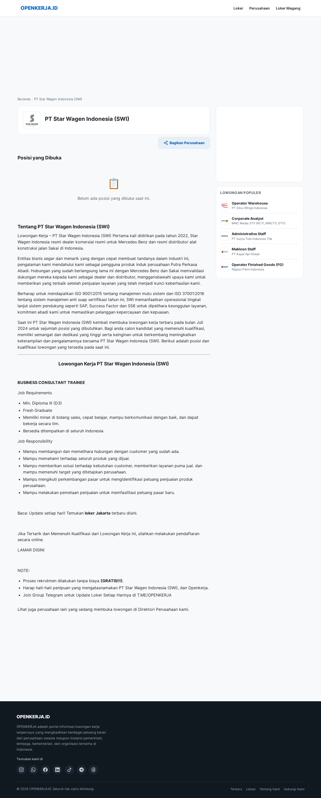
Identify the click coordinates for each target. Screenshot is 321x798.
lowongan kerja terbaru (151, 322)
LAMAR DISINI (31, 549)
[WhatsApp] (33, 769)
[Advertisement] (160, 54)
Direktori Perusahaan (158, 609)
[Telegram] (81, 769)
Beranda (24, 99)
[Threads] (93, 769)
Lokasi (251, 789)
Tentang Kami (270, 789)
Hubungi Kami (294, 789)
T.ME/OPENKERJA (154, 594)
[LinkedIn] (57, 769)
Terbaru (236, 789)
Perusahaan (259, 8)
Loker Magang (288, 8)
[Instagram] (21, 769)
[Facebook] (45, 769)
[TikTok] (69, 769)
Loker (238, 8)
